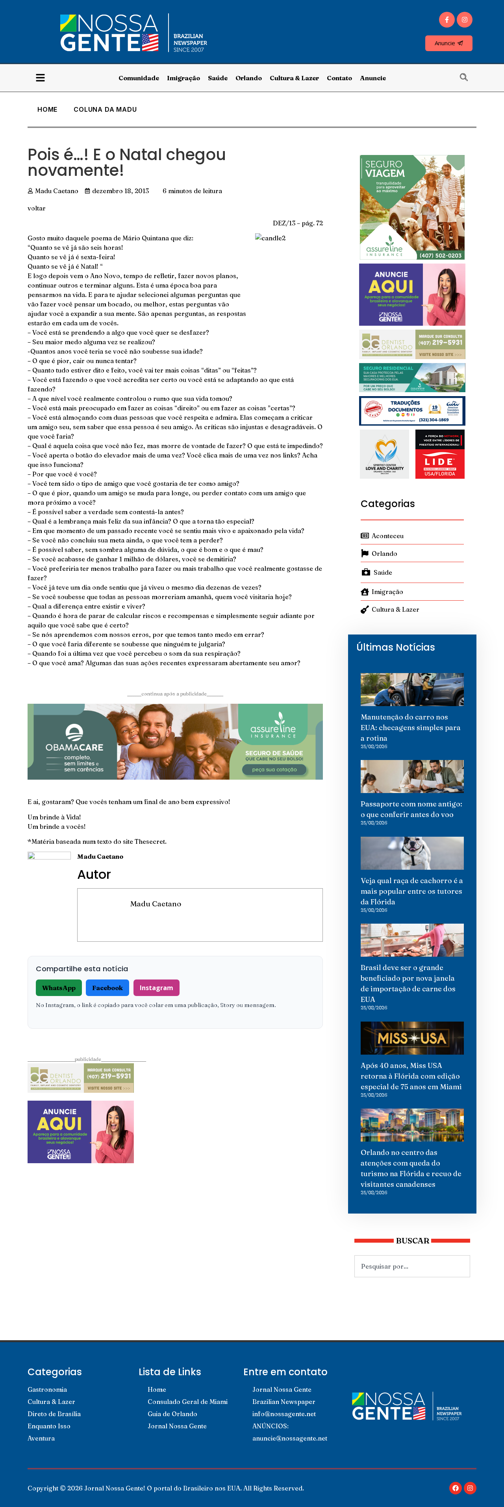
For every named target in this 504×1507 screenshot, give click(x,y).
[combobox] (412, 1266)
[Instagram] (464, 20)
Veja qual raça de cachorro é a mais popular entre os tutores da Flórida (412, 891)
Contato (339, 78)
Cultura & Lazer (294, 78)
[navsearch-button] (468, 78)
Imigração (183, 78)
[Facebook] (455, 1488)
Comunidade (139, 78)
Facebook (107, 988)
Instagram (156, 987)
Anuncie (373, 78)
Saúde (218, 78)
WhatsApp (59, 988)
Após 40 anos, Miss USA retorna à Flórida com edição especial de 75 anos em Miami (411, 1076)
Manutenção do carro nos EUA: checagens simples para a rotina (411, 727)
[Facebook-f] (447, 20)
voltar (37, 208)
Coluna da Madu (105, 109)
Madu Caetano (155, 903)
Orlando (248, 78)
